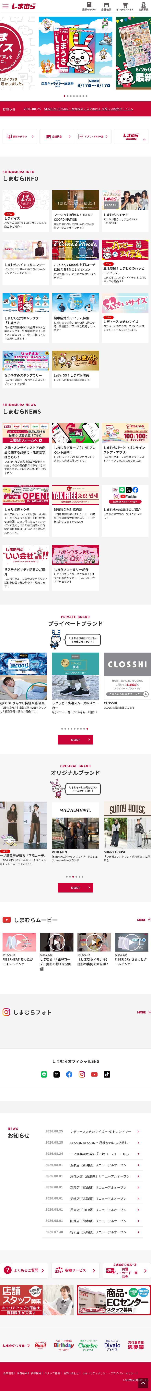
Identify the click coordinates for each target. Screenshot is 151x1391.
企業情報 (8, 1373)
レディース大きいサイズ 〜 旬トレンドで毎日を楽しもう (101, 1131)
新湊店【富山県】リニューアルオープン (98, 1187)
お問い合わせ (71, 1373)
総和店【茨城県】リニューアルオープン (98, 1232)
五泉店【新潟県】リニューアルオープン (98, 1165)
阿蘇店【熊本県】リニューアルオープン (98, 1220)
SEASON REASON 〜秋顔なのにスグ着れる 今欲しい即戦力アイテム (101, 1142)
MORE (75, 739)
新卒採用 (36, 1373)
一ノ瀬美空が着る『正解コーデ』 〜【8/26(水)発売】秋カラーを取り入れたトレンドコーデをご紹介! (96, 109)
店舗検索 (22, 1373)
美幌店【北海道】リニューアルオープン (98, 1198)
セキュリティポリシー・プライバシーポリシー (109, 1373)
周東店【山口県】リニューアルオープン (98, 1209)
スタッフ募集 (52, 1373)
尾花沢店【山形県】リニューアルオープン (100, 1176)
